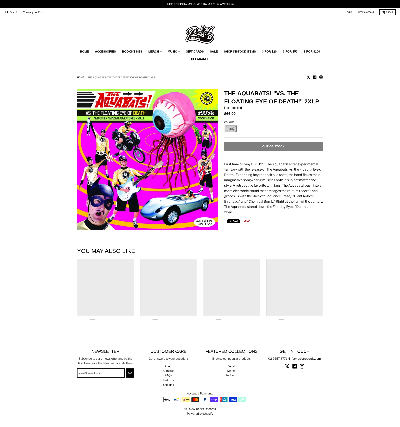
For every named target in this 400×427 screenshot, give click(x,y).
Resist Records (206, 409)
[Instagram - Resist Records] (321, 77)
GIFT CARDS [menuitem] (195, 51)
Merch (231, 370)
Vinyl (231, 366)
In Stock (231, 375)
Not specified (233, 107)
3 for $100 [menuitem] (312, 51)
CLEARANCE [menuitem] (200, 59)
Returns (168, 380)
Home (80, 77)
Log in (348, 12)
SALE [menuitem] (214, 51)
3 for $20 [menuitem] (269, 51)
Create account (366, 12)
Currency (28, 12)
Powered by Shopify (200, 413)
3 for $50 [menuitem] (290, 51)
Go (130, 373)
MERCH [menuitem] (153, 51)
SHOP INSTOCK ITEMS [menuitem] (240, 51)
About (168, 366)
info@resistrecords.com (305, 358)
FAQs (168, 375)
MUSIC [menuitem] (172, 51)
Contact (168, 370)
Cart (389, 12)
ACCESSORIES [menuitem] (105, 51)
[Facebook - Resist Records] (315, 77)
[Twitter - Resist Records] (308, 77)
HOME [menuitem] (84, 51)
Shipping (168, 384)
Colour (229, 122)
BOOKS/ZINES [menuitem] (132, 51)
